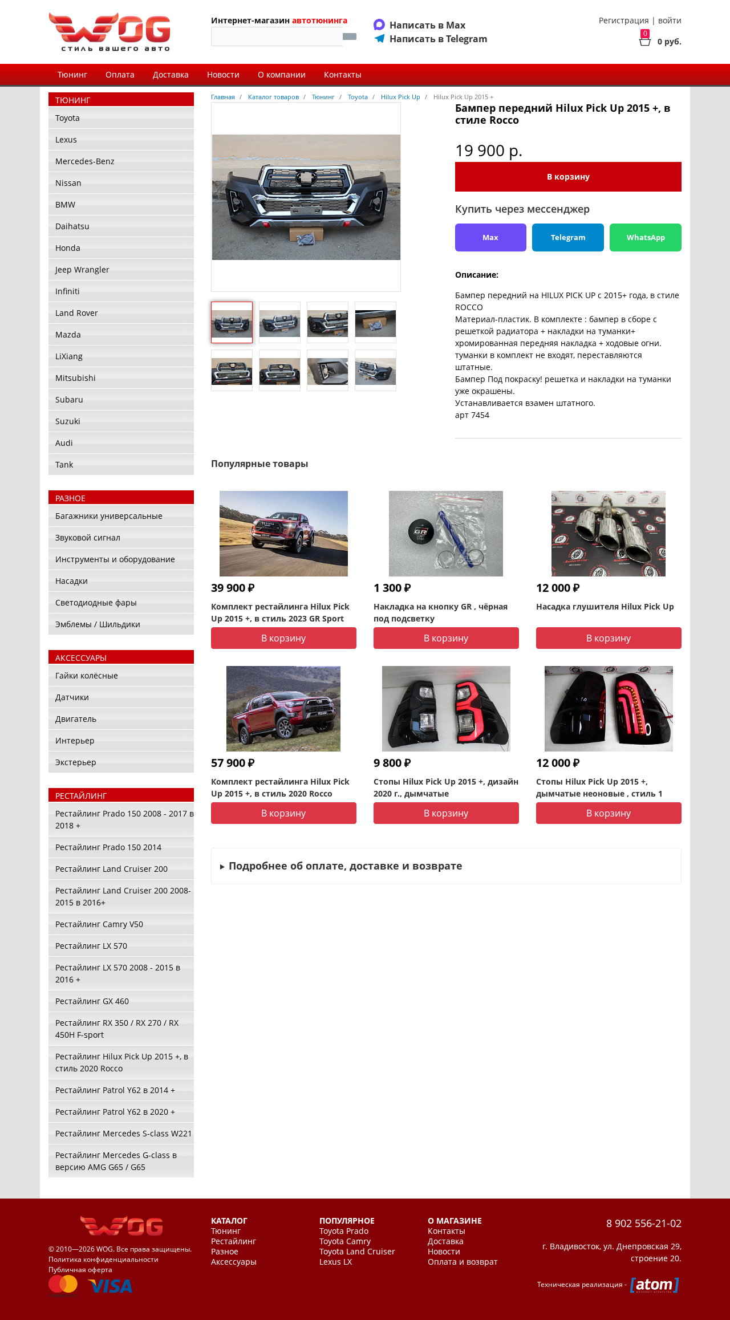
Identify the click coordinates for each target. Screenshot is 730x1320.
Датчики (72, 697)
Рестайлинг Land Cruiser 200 (111, 868)
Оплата (120, 74)
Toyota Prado (343, 1231)
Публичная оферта (80, 1269)
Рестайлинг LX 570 (91, 945)
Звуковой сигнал (87, 537)
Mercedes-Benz (85, 161)
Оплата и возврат (463, 1262)
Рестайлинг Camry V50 (99, 924)
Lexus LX (335, 1262)
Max (490, 237)
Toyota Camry (345, 1241)
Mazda (68, 334)
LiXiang (69, 356)
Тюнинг (72, 74)
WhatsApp (646, 237)
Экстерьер (75, 762)
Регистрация (624, 20)
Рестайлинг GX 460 (92, 1001)
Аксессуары (234, 1262)
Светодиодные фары (96, 602)
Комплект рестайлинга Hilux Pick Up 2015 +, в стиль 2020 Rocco (280, 787)
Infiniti (67, 291)
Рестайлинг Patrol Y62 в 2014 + (115, 1090)
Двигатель (75, 718)
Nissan (68, 182)
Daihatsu (72, 226)
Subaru (69, 399)
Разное (224, 1251)
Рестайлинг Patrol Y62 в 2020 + (115, 1111)
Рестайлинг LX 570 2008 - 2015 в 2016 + (117, 973)
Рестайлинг (233, 1241)
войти (670, 20)
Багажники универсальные (109, 515)
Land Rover (76, 312)
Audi (64, 442)
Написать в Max (427, 25)
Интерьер (75, 740)
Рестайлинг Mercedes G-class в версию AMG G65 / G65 (116, 1161)
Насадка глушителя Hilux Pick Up (605, 606)
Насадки (71, 580)
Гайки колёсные (86, 675)
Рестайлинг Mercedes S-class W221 (123, 1133)
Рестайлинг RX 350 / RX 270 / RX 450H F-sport (117, 1028)
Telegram (568, 237)
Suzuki (67, 421)
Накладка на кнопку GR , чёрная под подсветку (441, 612)
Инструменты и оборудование (115, 559)
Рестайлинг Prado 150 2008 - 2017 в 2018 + (124, 819)
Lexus (66, 139)
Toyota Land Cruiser (357, 1251)
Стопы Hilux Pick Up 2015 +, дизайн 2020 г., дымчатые (446, 787)
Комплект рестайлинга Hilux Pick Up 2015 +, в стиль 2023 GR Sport (280, 612)
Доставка (171, 74)
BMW (65, 204)
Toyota (67, 117)
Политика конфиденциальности (103, 1259)
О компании (282, 74)
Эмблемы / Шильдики (97, 624)
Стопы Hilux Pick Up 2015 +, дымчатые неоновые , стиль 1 (599, 787)
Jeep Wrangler (82, 269)
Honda (67, 247)
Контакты (343, 74)
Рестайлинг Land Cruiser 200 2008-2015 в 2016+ (123, 896)
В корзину (568, 176)
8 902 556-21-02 (644, 1223)
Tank (64, 464)
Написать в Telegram (439, 39)
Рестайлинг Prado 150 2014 (108, 847)
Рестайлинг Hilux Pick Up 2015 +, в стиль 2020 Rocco (121, 1062)
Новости (223, 74)
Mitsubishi (75, 377)
